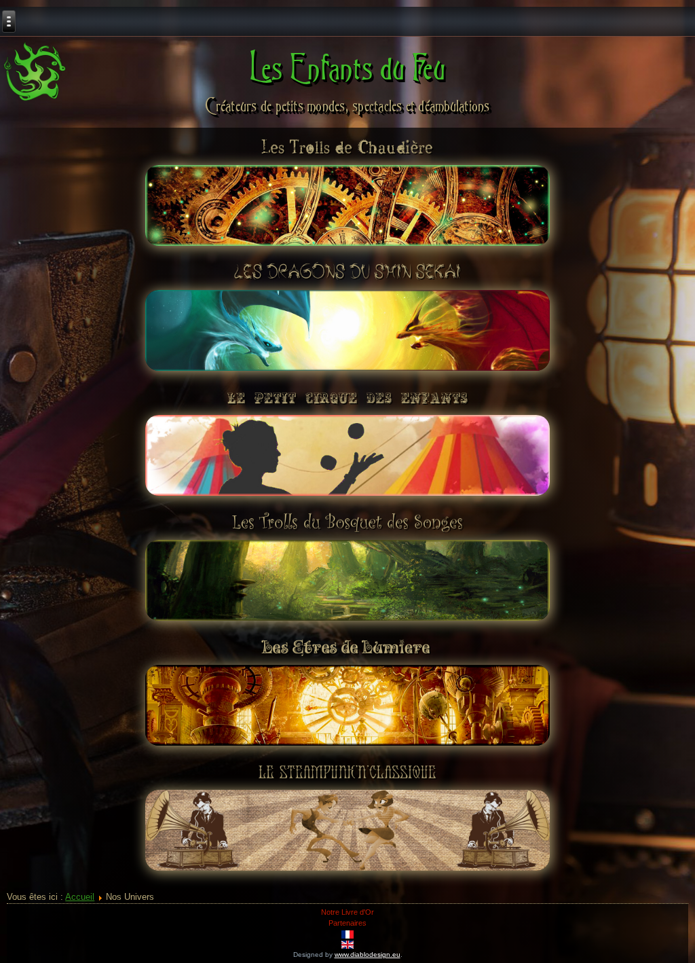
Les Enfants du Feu (348, 67)
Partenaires (347, 923)
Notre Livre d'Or (347, 912)
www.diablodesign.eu (367, 954)
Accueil (79, 897)
